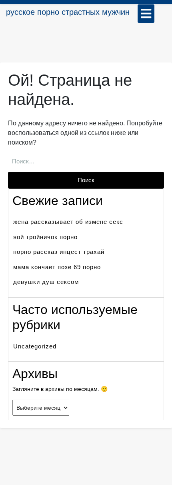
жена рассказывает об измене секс (68, 221)
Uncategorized (34, 346)
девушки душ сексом (46, 281)
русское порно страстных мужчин (68, 12)
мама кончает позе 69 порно (57, 267)
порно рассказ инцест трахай (58, 251)
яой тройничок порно (45, 236)
